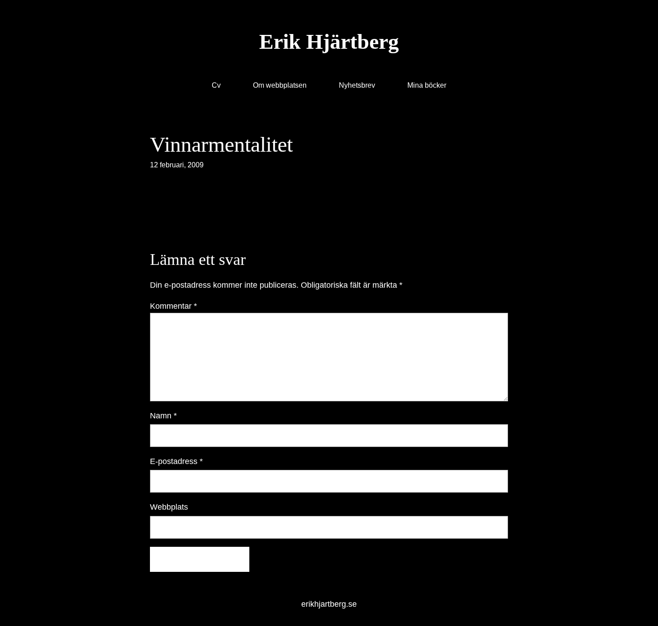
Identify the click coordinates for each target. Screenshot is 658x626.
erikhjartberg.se (329, 604)
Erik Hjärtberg (329, 41)
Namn (163, 415)
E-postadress (176, 461)
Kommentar (173, 306)
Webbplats (169, 507)
